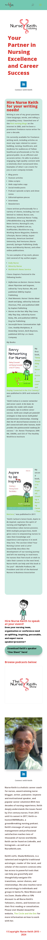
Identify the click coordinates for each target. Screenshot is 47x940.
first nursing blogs (18, 123)
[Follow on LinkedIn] (24, 84)
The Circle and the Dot (25, 913)
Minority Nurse (15, 266)
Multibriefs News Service (19, 269)
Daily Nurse (13, 263)
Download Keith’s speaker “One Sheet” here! (22, 650)
